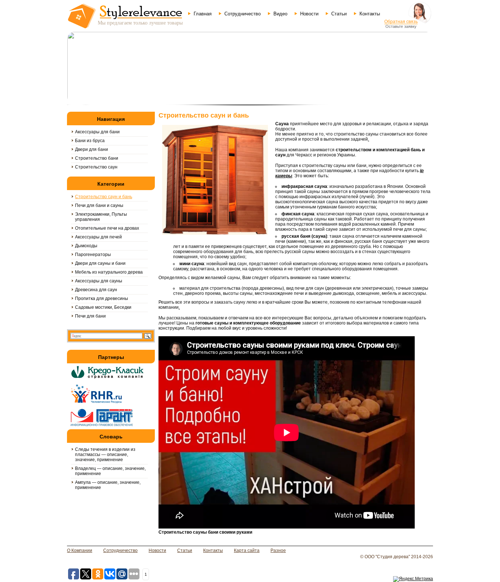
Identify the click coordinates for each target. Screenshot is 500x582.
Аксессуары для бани (97, 131)
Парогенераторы (93, 254)
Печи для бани (90, 316)
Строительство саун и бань (103, 196)
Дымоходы (86, 245)
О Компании (79, 550)
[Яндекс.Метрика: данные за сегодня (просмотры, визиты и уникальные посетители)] (413, 579)
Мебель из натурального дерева (109, 272)
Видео (280, 13)
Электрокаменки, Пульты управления (101, 217)
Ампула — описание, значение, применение (108, 485)
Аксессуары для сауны (98, 280)
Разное (278, 550)
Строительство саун (96, 167)
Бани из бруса (90, 140)
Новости (309, 13)
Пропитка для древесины (101, 298)
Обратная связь (401, 21)
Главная (203, 13)
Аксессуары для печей (98, 237)
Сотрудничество (242, 13)
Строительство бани (96, 158)
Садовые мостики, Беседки (103, 307)
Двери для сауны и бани (100, 263)
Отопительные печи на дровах (107, 228)
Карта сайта (247, 550)
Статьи (339, 13)
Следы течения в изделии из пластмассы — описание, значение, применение (105, 454)
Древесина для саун (96, 289)
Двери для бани (91, 149)
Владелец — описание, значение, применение (110, 471)
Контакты (369, 13)
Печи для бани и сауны (99, 205)
